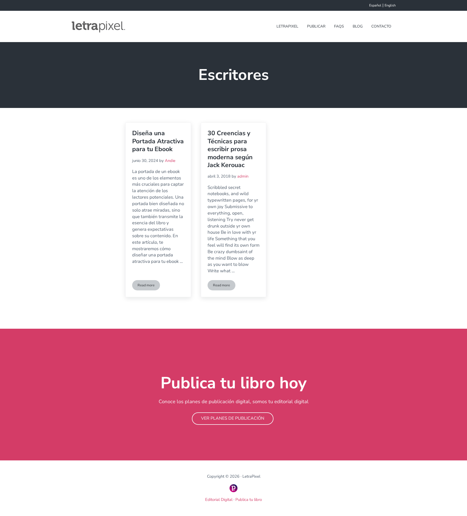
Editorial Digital (219, 499)
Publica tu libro (248, 499)
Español (375, 5)
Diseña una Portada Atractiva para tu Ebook (158, 141)
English (390, 5)
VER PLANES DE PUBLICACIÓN (232, 418)
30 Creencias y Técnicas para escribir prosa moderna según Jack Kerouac (230, 149)
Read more (149, 286)
